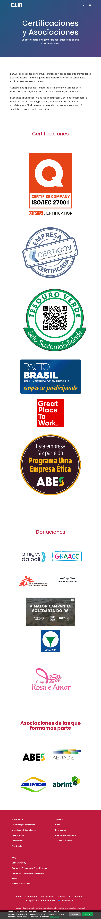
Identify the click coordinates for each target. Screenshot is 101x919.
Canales (61, 896)
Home (19, 896)
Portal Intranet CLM (21, 883)
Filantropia (17, 846)
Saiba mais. (54, 917)
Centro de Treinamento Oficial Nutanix (29, 868)
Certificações (18, 835)
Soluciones (31, 896)
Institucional (75, 896)
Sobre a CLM (18, 819)
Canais (58, 824)
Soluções (59, 819)
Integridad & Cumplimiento (40, 900)
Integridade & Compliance (24, 830)
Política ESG (17, 840)
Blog (14, 857)
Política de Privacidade (65, 835)
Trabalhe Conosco (63, 840)
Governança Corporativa (23, 824)
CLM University (19, 862)
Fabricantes (60, 830)
